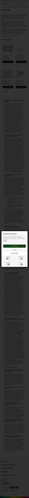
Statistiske (21, 262)
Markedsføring (21, 256)
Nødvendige (8, 256)
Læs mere (5, 240)
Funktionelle (8, 262)
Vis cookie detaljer (14, 253)
